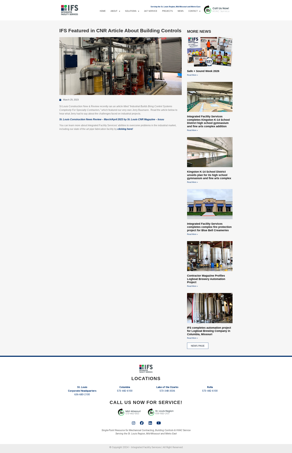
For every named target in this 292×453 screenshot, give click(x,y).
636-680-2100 (82, 394)
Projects (167, 11)
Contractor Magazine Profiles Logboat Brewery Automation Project (206, 279)
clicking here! (125, 129)
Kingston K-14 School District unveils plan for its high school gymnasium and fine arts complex (209, 175)
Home (103, 11)
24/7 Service (150, 11)
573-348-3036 (167, 390)
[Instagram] (133, 423)
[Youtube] (158, 423)
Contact (193, 11)
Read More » (192, 75)
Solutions (130, 11)
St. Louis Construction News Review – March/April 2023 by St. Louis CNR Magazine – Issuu (111, 119)
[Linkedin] (150, 423)
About (114, 11)
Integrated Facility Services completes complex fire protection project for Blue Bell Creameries (209, 227)
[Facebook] (142, 423)
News (181, 11)
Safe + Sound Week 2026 (203, 71)
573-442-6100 (124, 390)
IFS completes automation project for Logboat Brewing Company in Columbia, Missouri (209, 331)
